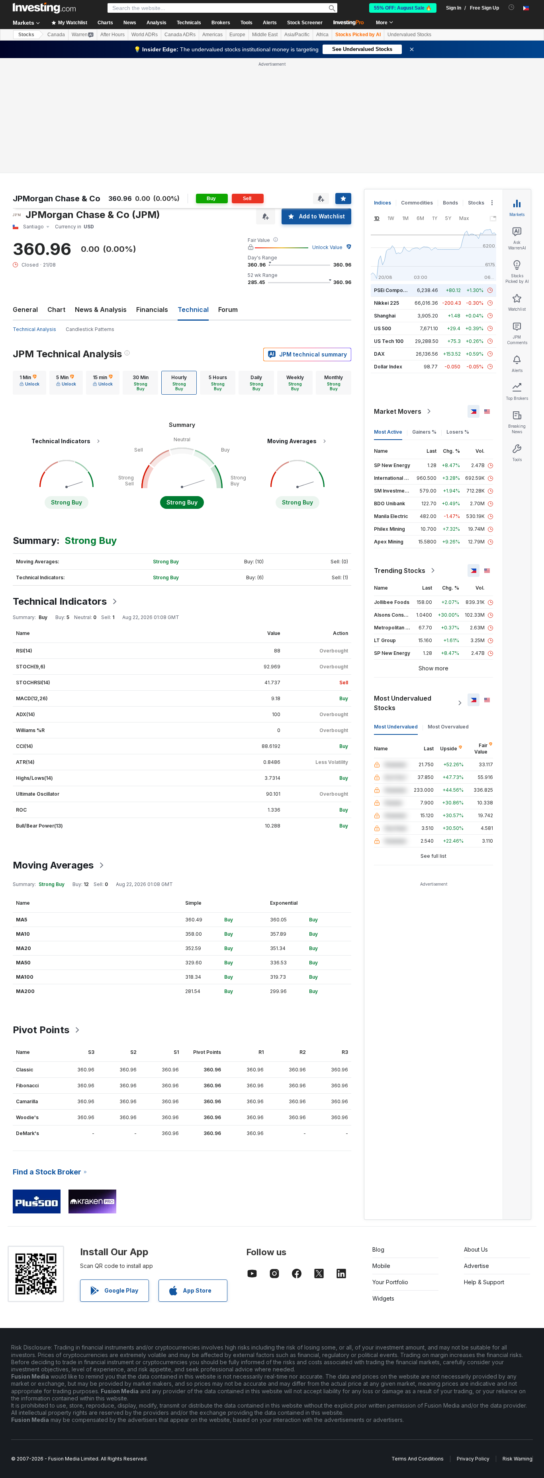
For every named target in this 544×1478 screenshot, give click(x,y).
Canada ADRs (180, 34)
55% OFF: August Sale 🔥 (403, 8)
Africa (322, 34)
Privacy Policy (473, 1459)
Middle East (265, 34)
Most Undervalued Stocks (402, 703)
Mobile (381, 1265)
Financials (152, 310)
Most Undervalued (396, 727)
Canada (56, 34)
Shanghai (384, 316)
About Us (476, 1249)
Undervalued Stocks (409, 34)
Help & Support (484, 1282)
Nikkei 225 (386, 303)
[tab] (29, 383)
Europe (237, 34)
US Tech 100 (388, 341)
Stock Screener (305, 22)
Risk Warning (517, 1459)
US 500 (382, 328)
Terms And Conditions (417, 1459)
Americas (212, 34)
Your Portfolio (390, 1282)
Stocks (26, 34)
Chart (56, 310)
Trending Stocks (399, 570)
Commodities (417, 203)
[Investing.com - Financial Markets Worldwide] (44, 8)
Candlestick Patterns (90, 329)
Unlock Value (327, 247)
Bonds (450, 203)
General (25, 310)
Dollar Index (388, 367)
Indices (382, 203)
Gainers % (424, 432)
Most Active (388, 432)
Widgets (383, 1298)
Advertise (476, 1265)
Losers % (457, 432)
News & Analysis (101, 310)
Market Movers (397, 411)
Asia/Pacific (296, 34)
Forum (228, 310)
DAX (379, 354)
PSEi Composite (393, 290)
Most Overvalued (448, 727)
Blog (378, 1249)
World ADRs (144, 34)
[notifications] (511, 7)
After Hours (112, 34)
